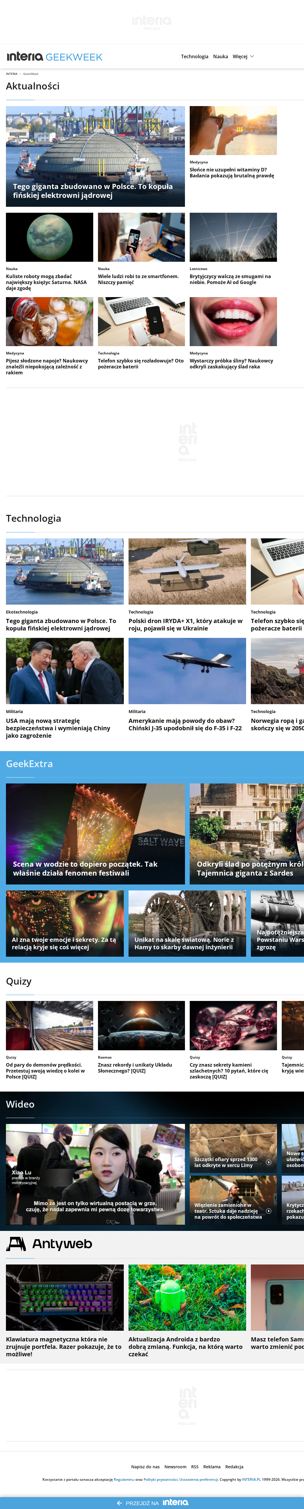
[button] (195, 56)
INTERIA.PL (251, 1479)
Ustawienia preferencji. (199, 1479)
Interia (12, 74)
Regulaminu (124, 1479)
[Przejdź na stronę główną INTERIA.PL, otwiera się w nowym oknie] (25, 56)
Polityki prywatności (161, 1479)
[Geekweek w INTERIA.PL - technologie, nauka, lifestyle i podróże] (74, 56)
